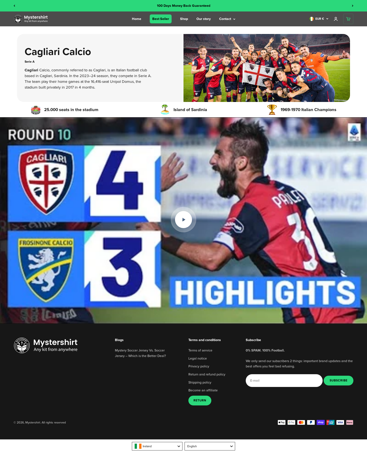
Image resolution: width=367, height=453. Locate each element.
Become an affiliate (203, 390)
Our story (203, 18)
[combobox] (157, 446)
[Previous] (14, 5)
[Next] (352, 5)
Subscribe (338, 380)
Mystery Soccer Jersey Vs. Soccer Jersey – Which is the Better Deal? (140, 353)
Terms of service (200, 350)
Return (199, 400)
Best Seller (160, 18)
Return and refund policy (206, 374)
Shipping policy (199, 382)
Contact (225, 18)
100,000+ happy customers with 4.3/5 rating (183, 5)
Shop (184, 18)
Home (136, 18)
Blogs (119, 339)
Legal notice (197, 358)
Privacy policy (198, 366)
